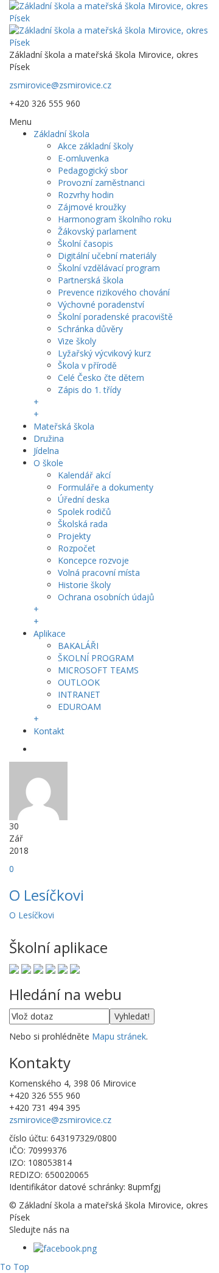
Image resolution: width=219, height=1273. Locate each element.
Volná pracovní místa (99, 572)
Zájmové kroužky (92, 207)
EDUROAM (79, 706)
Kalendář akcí (84, 475)
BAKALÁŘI (78, 645)
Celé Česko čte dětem (101, 377)
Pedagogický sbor (93, 170)
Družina (48, 438)
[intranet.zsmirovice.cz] (63, 968)
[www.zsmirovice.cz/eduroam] (75, 968)
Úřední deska (83, 499)
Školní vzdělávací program (109, 268)
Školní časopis (85, 243)
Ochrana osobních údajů (106, 597)
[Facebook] (65, 1247)
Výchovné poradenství (101, 304)
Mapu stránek (119, 1036)
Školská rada (83, 524)
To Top (14, 1266)
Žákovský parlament (97, 231)
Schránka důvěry (90, 329)
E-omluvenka (83, 158)
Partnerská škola (90, 280)
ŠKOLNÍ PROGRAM (96, 658)
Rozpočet (77, 548)
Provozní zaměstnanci (101, 182)
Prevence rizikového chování (114, 292)
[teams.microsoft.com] (38, 968)
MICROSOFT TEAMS (98, 670)
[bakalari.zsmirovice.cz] (14, 968)
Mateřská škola (63, 426)
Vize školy (77, 341)
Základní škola (61, 134)
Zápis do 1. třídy (89, 389)
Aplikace (49, 633)
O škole (48, 463)
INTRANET (79, 694)
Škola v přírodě (87, 365)
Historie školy (84, 584)
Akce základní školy (95, 146)
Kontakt (48, 731)
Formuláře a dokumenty (105, 487)
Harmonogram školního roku (115, 219)
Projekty (74, 536)
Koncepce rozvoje (93, 560)
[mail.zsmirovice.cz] (50, 968)
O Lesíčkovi (46, 895)
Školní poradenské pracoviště (115, 316)
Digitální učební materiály (107, 255)
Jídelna (46, 450)
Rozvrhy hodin (86, 194)
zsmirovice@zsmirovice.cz (60, 85)
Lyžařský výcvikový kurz (104, 353)
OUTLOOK (79, 682)
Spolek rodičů (84, 511)
